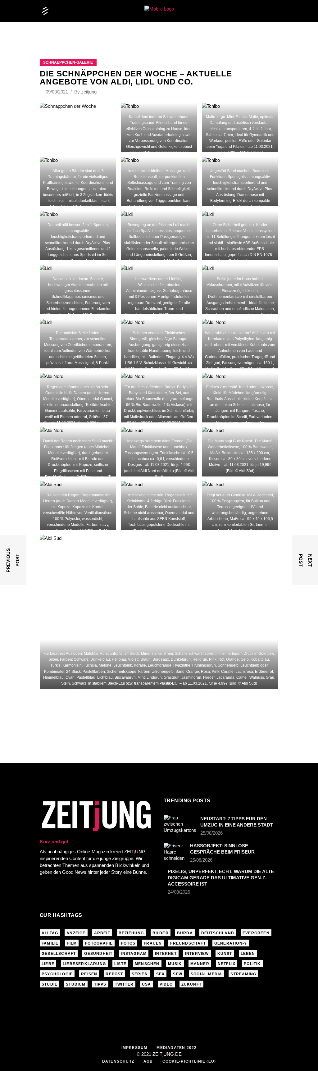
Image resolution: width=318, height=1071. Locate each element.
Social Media (206, 974)
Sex (160, 974)
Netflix (226, 964)
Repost (114, 974)
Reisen (89, 974)
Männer (199, 964)
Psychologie (57, 974)
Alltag (50, 933)
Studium (75, 984)
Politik (252, 964)
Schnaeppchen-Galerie (68, 62)
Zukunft (191, 984)
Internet (166, 953)
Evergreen (256, 933)
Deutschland (217, 933)
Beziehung (131, 933)
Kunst (224, 953)
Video (166, 984)
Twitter (124, 984)
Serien (140, 974)
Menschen (147, 964)
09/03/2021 (57, 91)
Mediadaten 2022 (177, 1048)
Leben (248, 953)
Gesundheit (98, 953)
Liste (120, 964)
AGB (148, 1061)
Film (72, 943)
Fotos (128, 943)
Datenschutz (118, 1061)
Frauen (153, 943)
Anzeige (75, 933)
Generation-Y (230, 943)
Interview (197, 953)
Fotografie (99, 943)
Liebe (48, 964)
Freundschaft (188, 943)
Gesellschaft (59, 953)
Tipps (100, 984)
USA (146, 984)
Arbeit (102, 933)
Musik (175, 964)
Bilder (160, 933)
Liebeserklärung (84, 964)
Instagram (134, 953)
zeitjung (89, 91)
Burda (185, 933)
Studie (49, 984)
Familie (50, 943)
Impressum (134, 1048)
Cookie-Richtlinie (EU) (189, 1061)
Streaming (243, 974)
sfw (177, 974)
